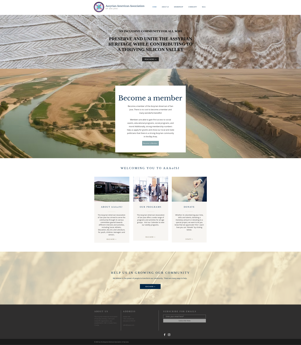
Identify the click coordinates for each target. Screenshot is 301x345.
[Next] (288, 42)
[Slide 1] (149, 62)
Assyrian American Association (125, 6)
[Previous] (13, 42)
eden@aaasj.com (128, 325)
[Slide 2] (151, 62)
